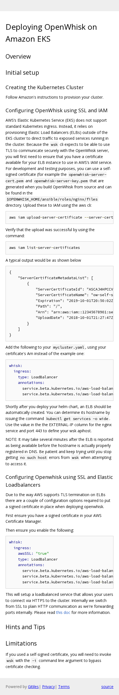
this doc (63, 612)
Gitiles (33, 686)
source (107, 686)
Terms (64, 686)
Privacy (48, 686)
